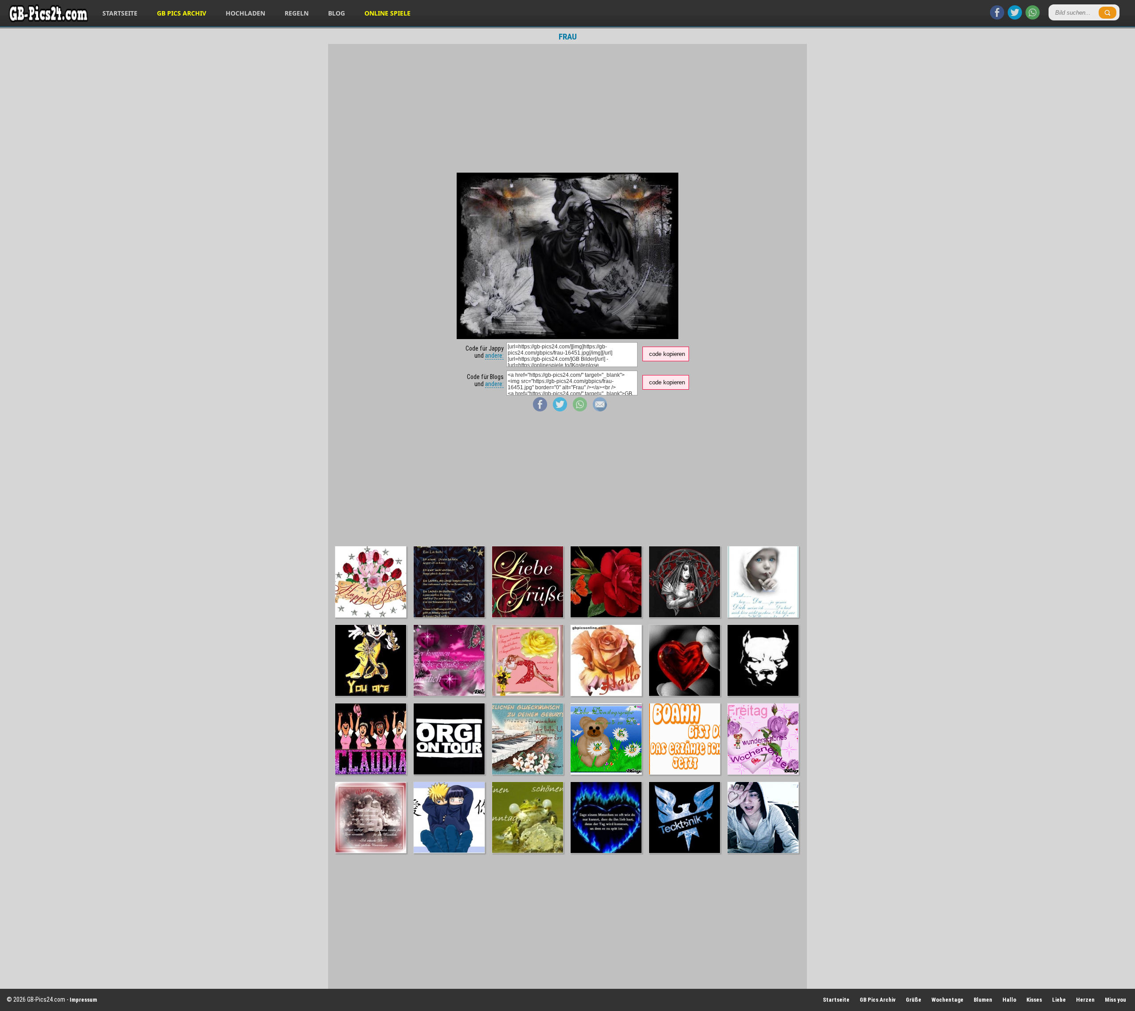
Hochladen (245, 13)
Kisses (1034, 999)
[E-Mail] (600, 409)
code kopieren (667, 354)
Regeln (297, 13)
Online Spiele (387, 13)
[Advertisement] (567, 108)
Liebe (1059, 999)
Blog (336, 13)
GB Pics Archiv (181, 13)
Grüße (913, 999)
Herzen (1085, 999)
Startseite (119, 13)
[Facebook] (997, 17)
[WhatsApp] (1032, 17)
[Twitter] (1015, 17)
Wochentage (947, 999)
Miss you (1115, 999)
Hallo (1009, 999)
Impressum (83, 999)
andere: (494, 355)
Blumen (983, 999)
